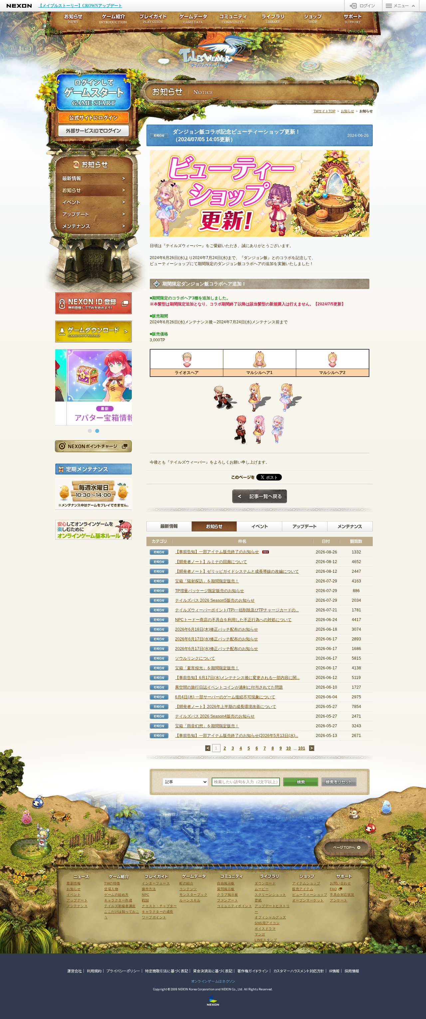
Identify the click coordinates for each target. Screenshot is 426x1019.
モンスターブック (193, 894)
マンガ (260, 934)
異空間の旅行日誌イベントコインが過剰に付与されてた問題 (229, 687)
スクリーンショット (270, 894)
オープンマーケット (308, 900)
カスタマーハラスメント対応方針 (298, 970)
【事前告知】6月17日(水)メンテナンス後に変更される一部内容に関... (237, 677)
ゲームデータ (193, 21)
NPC (145, 894)
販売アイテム (302, 889)
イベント (94, 202)
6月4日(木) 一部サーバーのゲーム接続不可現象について (225, 697)
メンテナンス (94, 227)
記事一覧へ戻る (259, 497)
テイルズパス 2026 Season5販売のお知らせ (215, 600)
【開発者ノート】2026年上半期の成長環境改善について (225, 706)
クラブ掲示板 (227, 894)
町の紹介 (186, 883)
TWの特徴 (112, 883)
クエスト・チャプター (159, 906)
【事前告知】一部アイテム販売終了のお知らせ (217, 551)
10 (288, 748)
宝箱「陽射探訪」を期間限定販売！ (207, 581)
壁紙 (258, 900)
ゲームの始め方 (116, 894)
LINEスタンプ (266, 940)
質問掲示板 (226, 889)
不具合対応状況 (342, 894)
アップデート (94, 214)
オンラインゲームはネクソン (213, 981)
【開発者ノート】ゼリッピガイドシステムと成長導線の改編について (237, 571)
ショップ (313, 21)
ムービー (262, 889)
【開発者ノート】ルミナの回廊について (211, 561)
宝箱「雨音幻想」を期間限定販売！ (207, 726)
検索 (300, 782)
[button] (90, 431)
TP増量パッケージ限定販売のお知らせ (209, 590)
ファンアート (227, 900)
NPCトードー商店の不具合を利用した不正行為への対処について (233, 619)
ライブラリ (273, 21)
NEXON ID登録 (93, 303)
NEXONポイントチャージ (93, 446)
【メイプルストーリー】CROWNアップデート (80, 5)
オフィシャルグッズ (270, 917)
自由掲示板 (226, 883)
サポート (353, 21)
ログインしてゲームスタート (93, 93)
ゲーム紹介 (113, 21)
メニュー (400, 5)
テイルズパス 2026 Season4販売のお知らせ (215, 716)
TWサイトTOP (324, 111)
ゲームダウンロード (93, 332)
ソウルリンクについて (195, 658)
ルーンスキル (189, 900)
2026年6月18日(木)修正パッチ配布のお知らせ (216, 629)
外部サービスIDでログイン (93, 131)
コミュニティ (233, 21)
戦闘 (145, 900)
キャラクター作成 (118, 900)
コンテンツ (188, 889)
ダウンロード (265, 883)
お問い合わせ (340, 883)
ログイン (363, 5)
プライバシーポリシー (123, 970)
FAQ (333, 889)
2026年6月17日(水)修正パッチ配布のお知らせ (216, 639)
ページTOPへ (347, 848)
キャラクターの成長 (157, 911)
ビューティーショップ (309, 894)
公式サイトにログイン (93, 118)
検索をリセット (338, 782)
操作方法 (149, 889)
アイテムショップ (306, 883)
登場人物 (111, 889)
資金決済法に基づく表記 (212, 970)
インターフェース (156, 883)
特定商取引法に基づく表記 (166, 970)
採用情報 (351, 970)
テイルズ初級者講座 (120, 906)
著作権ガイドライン (252, 970)
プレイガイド (153, 21)
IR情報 (334, 970)
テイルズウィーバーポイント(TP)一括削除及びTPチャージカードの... (237, 610)
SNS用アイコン (267, 923)
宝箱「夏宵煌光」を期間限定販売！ (207, 668)
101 (301, 748)
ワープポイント (154, 917)
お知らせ (94, 190)
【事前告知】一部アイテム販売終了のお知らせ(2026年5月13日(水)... (236, 735)
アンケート (338, 900)
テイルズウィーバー (216, 51)
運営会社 (74, 970)
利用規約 (94, 970)
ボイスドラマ (265, 928)
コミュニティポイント (234, 906)
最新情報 (94, 178)
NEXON (19, 6)
